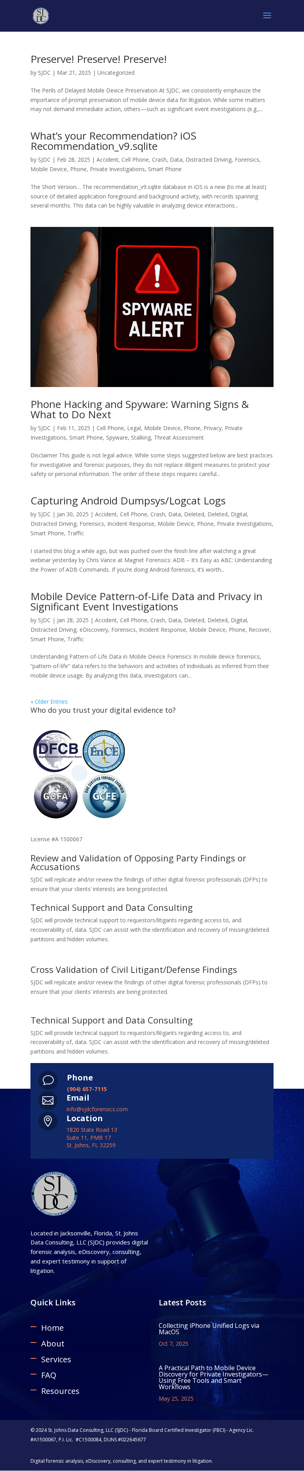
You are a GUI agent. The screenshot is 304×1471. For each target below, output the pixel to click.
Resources (60, 1391)
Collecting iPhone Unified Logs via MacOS (209, 1328)
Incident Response (130, 523)
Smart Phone (165, 169)
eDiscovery (94, 629)
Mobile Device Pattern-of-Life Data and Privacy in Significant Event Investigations (146, 601)
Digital (239, 514)
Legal (134, 428)
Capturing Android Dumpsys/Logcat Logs (128, 500)
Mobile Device (48, 169)
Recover (259, 629)
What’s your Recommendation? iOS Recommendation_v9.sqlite (113, 140)
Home (52, 1327)
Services (56, 1359)
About (53, 1343)
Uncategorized (116, 72)
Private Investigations (117, 169)
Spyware (117, 437)
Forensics (247, 159)
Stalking (141, 437)
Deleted (194, 514)
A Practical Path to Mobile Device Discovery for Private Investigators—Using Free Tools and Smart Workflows (213, 1377)
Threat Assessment (179, 437)
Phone (78, 169)
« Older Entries (49, 701)
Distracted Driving (209, 159)
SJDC (44, 72)
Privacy (212, 428)
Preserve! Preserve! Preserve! (98, 59)
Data (176, 159)
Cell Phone (135, 159)
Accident (107, 159)
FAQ (48, 1375)
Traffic (75, 533)
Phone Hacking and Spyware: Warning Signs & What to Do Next (139, 409)
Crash (159, 159)
